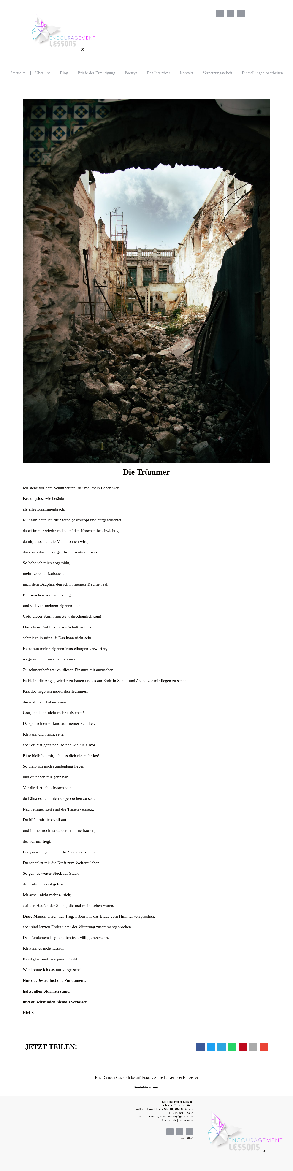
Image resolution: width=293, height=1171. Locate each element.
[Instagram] (230, 13)
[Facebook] (220, 13)
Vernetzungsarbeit (217, 72)
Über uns (42, 72)
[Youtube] (241, 13)
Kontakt (186, 72)
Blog (64, 72)
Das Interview (158, 72)
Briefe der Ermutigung (96, 72)
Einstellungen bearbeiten (262, 72)
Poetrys (131, 72)
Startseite (18, 72)
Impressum (186, 1120)
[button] (200, 1047)
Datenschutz (168, 1120)
